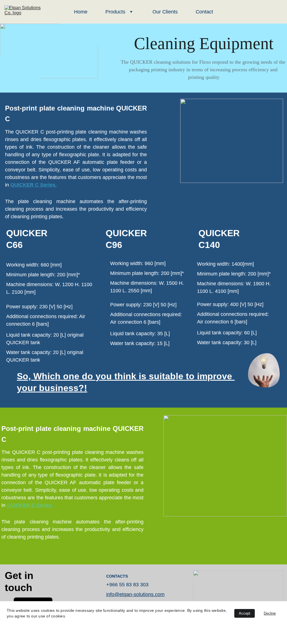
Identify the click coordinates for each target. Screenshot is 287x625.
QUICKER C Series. (33, 185)
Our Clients (165, 12)
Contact (204, 12)
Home (80, 12)
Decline (270, 613)
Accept (244, 613)
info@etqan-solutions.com (135, 594)
